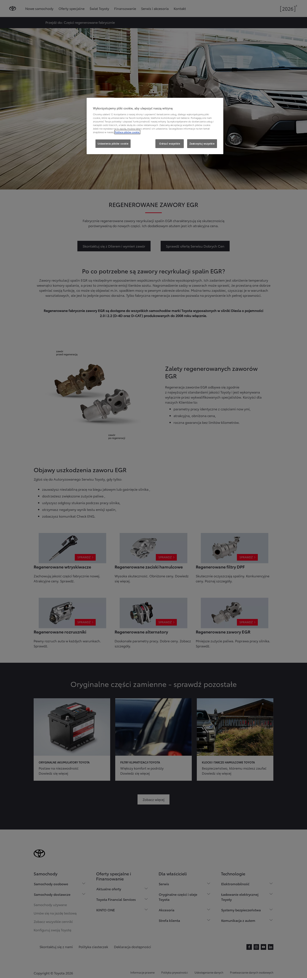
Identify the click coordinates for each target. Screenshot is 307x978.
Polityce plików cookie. (127, 132)
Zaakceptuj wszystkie (202, 143)
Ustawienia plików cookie (113, 143)
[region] (155, 126)
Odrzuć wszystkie (169, 143)
